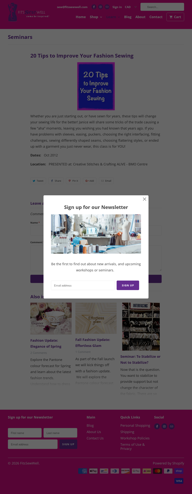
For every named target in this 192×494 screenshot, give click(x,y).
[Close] (144, 199)
